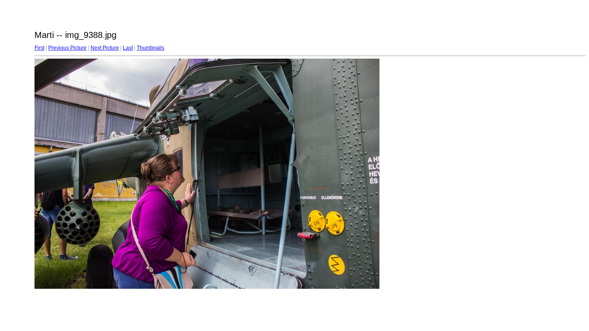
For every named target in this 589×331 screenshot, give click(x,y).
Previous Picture (67, 48)
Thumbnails (150, 48)
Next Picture (105, 48)
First (39, 48)
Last (128, 48)
